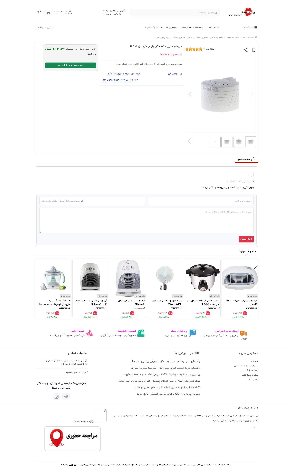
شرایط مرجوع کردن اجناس (246, 365)
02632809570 (72, 372)
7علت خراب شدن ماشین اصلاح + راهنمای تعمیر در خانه (167, 387)
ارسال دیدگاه (246, 239)
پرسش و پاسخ (245, 159)
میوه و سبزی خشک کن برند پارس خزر (120, 79)
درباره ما (254, 361)
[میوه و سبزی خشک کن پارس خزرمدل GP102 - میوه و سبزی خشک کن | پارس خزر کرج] (241, 17)
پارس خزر (172, 73)
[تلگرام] (66, 396)
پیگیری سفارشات (45, 27)
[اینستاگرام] (56, 396)
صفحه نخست (213, 27)
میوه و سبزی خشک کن (118, 73)
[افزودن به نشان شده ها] (253, 50)
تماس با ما (253, 379)
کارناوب (72, 464)
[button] (62, 12)
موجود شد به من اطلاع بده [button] (70, 65)
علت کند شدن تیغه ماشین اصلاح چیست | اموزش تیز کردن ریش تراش (159, 381)
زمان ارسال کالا (251, 370)
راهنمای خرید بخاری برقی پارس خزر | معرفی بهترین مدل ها (166, 361)
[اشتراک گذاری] (246, 50)
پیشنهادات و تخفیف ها (192, 27)
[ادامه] (255, 427)
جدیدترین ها (171, 27)
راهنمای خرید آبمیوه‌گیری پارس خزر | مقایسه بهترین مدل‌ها (165, 368)
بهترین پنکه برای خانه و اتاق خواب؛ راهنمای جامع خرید (168, 394)
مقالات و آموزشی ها (153, 27)
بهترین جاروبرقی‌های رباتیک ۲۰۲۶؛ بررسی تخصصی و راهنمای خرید (162, 374)
